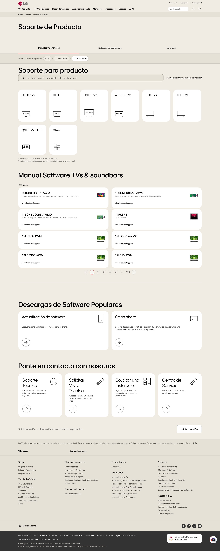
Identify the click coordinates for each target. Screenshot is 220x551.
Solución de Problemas (168, 473)
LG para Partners (25, 467)
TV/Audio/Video (42, 9)
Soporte (122, 9)
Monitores (97, 9)
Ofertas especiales (166, 513)
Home (20, 15)
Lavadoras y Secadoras (75, 470)
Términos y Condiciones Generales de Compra (38, 539)
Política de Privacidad (73, 535)
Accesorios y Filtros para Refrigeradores (129, 480)
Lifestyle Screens (25, 487)
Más (195, 443)
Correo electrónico (78, 451)
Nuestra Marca (164, 500)
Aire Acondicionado (81, 9)
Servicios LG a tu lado (167, 483)
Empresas (196, 3)
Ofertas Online (24, 9)
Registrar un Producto (167, 467)
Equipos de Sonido (26, 493)
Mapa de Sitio (24, 535)
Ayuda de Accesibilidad (125, 535)
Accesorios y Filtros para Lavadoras (127, 484)
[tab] (48, 48)
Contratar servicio (166, 486)
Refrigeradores (71, 467)
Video (20, 503)
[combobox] (90, 77)
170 (128, 272)
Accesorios (111, 9)
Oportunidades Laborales (169, 503)
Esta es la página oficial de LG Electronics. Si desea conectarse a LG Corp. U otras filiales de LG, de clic (62, 546)
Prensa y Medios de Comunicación (172, 507)
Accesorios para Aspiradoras (124, 497)
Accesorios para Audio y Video (125, 493)
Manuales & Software (167, 470)
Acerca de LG (165, 495)
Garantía (162, 476)
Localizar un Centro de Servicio (171, 480)
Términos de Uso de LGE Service (47, 535)
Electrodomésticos (60, 9)
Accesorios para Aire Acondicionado (127, 487)
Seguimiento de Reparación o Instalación (175, 490)
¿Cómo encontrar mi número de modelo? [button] (184, 78)
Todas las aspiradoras (74, 473)
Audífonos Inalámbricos (28, 497)
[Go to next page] (134, 272)
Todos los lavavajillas (74, 476)
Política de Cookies (93, 535)
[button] (178, 9)
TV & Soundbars (25, 484)
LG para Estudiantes (27, 470)
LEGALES (109, 535)
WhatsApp (23, 451)
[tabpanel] (110, 205)
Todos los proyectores (27, 500)
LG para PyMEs (24, 473)
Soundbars (22, 490)
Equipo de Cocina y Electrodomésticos (81, 480)
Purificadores (70, 483)
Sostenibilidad (164, 510)
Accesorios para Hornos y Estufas (126, 490)
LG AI (131, 9)
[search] (22, 78)
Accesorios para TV (120, 477)
